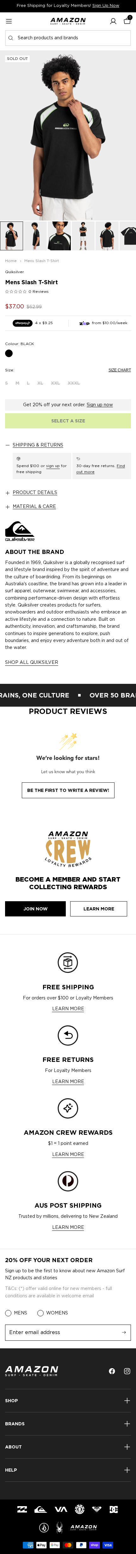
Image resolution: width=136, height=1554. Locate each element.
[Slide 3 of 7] (59, 236)
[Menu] (9, 21)
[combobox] (68, 38)
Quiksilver (14, 272)
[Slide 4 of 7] (83, 236)
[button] (113, 21)
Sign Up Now (105, 6)
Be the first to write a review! (68, 790)
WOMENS (57, 1313)
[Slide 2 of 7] (35, 236)
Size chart (119, 370)
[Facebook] (112, 1371)
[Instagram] (127, 1371)
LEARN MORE (68, 1009)
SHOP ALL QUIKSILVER (31, 662)
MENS (20, 1313)
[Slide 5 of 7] (107, 236)
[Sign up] (124, 1332)
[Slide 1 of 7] (11, 236)
